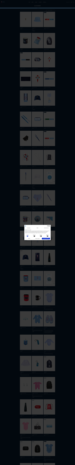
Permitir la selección (37, 238)
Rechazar (29, 238)
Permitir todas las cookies (46, 238)
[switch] (34, 236)
